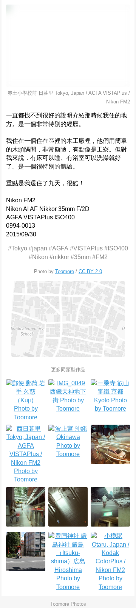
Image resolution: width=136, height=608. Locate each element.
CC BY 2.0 (90, 271)
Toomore (64, 271)
